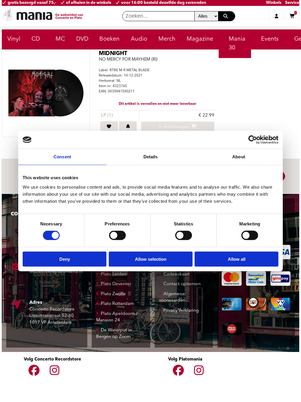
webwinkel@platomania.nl (56, 272)
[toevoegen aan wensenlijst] (109, 127)
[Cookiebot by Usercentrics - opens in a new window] (252, 139)
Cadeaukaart (176, 274)
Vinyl (13, 39)
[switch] (117, 235)
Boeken (109, 39)
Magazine (200, 39)
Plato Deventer (116, 284)
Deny (64, 258)
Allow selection (150, 258)
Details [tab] (150, 156)
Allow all (236, 258)
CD (35, 39)
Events (270, 39)
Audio (139, 39)
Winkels (273, 3)
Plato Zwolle (113, 294)
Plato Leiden (114, 274)
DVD (82, 39)
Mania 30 (237, 43)
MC (60, 39)
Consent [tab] (62, 156)
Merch (166, 39)
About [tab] (238, 156)
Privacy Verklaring (181, 310)
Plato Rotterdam (117, 304)
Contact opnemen (182, 284)
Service (292, 3)
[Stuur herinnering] (128, 127)
